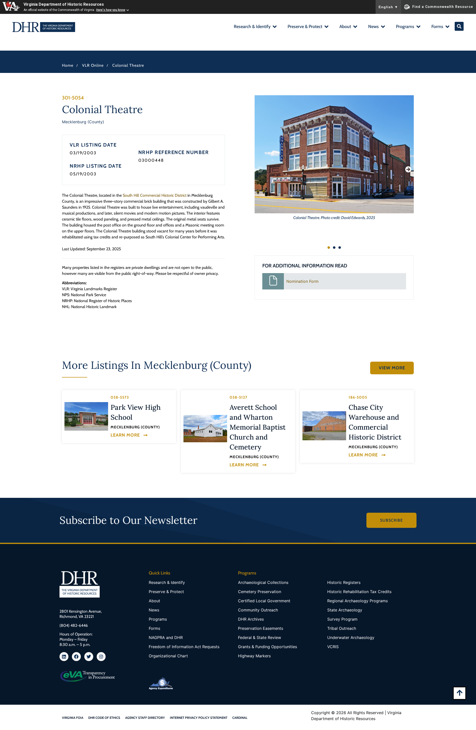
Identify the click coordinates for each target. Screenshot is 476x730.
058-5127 (238, 397)
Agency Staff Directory (145, 718)
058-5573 (120, 397)
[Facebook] (76, 656)
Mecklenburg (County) (83, 121)
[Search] (459, 26)
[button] (255, 27)
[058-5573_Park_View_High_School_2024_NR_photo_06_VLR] (86, 416)
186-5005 (358, 397)
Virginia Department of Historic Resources (64, 4)
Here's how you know (110, 10)
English (388, 7)
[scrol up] (459, 692)
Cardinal (239, 718)
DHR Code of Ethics (104, 718)
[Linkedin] (64, 656)
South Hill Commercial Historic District (154, 195)
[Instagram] (101, 656)
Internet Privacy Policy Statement (198, 718)
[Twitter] (88, 656)
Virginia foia (72, 718)
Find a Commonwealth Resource (442, 6)
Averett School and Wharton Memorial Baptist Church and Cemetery (258, 427)
